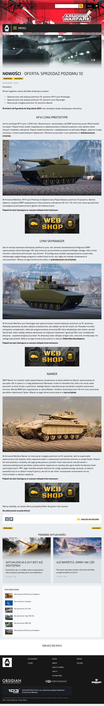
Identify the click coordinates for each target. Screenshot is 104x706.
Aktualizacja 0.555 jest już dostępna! (26, 594)
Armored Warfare (7, 662)
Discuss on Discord (90, 519)
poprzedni (8, 78)
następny (18, 78)
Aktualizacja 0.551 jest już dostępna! (26, 630)
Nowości (12, 73)
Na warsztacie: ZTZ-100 (22, 608)
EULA (4, 700)
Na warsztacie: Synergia (22, 601)
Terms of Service (12, 700)
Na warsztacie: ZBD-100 (22, 623)
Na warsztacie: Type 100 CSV (24, 616)
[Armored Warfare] (76, 18)
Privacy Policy (22, 700)
